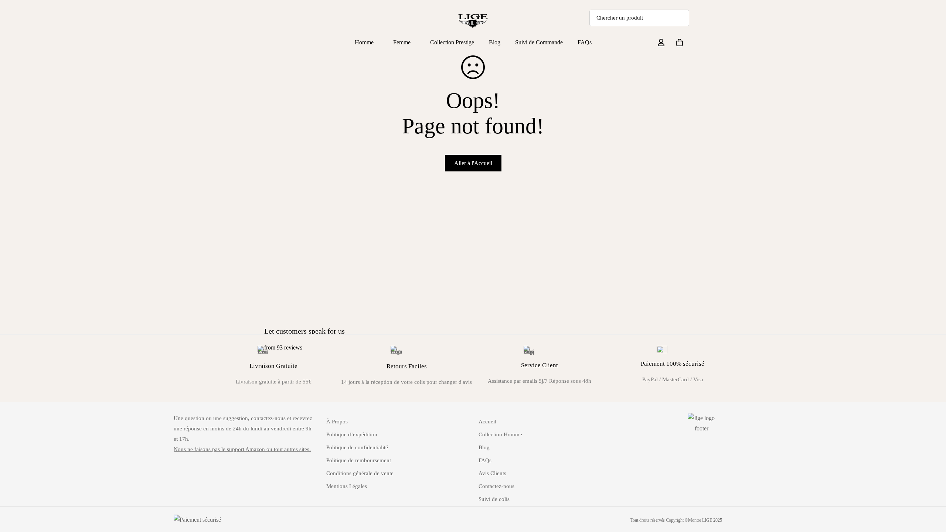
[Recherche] (681, 18)
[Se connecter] (661, 42)
